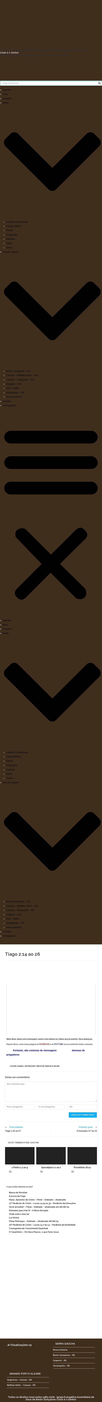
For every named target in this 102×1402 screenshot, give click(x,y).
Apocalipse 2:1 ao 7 (51, 1167)
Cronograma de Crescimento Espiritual (28, 1228)
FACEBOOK (44, 1044)
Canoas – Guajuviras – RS (20, 379)
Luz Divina (14, 1217)
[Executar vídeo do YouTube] (50, 1010)
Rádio (9, 243)
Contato (7, 401)
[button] (51, 513)
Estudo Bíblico (13, 226)
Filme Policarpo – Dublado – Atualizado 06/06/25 (33, 1221)
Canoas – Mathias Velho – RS (22, 375)
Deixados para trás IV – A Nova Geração (28, 1210)
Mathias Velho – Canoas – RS (21, 1385)
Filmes (9, 230)
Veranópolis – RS (15, 392)
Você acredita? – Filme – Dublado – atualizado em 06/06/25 (39, 1207)
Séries (9, 247)
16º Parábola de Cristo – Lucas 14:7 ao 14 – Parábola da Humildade (42, 1225)
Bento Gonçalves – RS (18, 371)
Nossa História (14, 396)
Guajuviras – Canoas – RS (19, 1380)
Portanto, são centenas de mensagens (31, 1050)
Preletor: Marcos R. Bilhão (48, 1066)
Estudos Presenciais (17, 222)
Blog (5, 94)
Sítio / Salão (12, 388)
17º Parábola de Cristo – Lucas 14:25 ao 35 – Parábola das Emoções (42, 1203)
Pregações (11, 234)
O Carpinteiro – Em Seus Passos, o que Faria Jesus (34, 1232)
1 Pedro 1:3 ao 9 (20, 1167)
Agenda (7, 90)
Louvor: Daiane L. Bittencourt (22, 1066)
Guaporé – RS (13, 384)
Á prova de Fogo (17, 1196)
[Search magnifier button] (99, 83)
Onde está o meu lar (19, 1214)
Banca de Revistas (18, 1192)
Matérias (10, 239)
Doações (7, 98)
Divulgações (9, 405)
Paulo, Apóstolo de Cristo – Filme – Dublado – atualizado (37, 1200)
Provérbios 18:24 (82, 1167)
